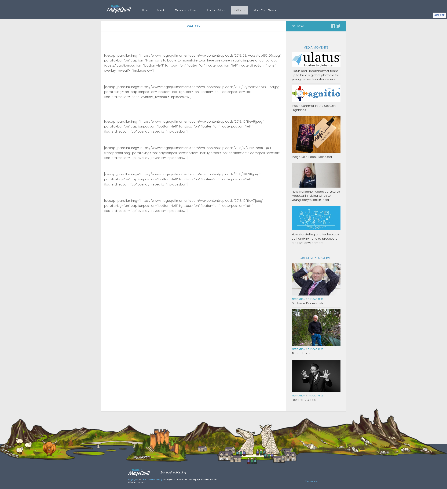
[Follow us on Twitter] (338, 26)
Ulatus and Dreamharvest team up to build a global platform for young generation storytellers (315, 75)
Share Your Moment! (266, 10)
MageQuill (133, 479)
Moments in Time (185, 10)
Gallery (238, 10)
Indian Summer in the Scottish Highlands (314, 108)
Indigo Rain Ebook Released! (312, 157)
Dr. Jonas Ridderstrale (308, 303)
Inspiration (298, 299)
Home (145, 10)
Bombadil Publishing (152, 479)
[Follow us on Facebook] (333, 26)
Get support (311, 481)
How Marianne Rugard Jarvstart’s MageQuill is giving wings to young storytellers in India (316, 195)
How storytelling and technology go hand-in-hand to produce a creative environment (315, 238)
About (160, 10)
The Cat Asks (215, 10)
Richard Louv (301, 353)
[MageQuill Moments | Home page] (119, 9)
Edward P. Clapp (304, 400)
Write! (441, 15)
